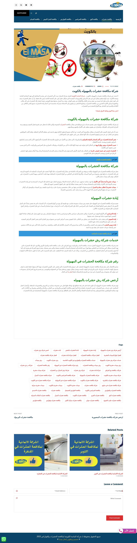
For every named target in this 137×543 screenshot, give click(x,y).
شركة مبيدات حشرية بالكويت (112, 375)
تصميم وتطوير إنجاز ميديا (68, 539)
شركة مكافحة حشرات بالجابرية (112, 380)
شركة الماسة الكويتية (78, 96)
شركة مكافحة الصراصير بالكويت (65, 375)
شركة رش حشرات (79, 370)
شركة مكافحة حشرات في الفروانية (65, 380)
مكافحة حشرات (77, 86)
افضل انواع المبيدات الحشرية (112, 355)
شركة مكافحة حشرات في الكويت (41, 380)
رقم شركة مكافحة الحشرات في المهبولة (66, 365)
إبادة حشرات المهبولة (89, 350)
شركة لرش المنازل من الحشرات (59, 370)
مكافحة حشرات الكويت (79, 395)
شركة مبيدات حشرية (39, 370)
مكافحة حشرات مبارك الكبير (73, 400)
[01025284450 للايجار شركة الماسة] (116, 4)
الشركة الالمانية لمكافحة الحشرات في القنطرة (52, 474)
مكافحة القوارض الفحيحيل (72, 390)
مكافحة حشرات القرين (97, 395)
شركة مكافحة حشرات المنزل (43, 375)
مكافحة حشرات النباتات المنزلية (40, 395)
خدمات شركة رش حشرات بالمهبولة (110, 360)
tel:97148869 (21, 13)
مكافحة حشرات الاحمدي (39, 390)
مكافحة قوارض (37, 400)
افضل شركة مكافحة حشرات (48, 355)
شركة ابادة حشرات (95, 370)
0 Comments (89, 86)
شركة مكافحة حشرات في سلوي (111, 385)
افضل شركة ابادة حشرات (68, 355)
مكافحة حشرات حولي (92, 400)
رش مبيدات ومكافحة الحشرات (92, 365)
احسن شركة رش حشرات (41, 350)
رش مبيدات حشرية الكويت (113, 365)
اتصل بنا (70, 272)
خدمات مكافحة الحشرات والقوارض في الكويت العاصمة (79, 360)
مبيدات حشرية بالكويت (55, 385)
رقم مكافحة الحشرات (43, 365)
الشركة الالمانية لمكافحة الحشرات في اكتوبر (108, 474)
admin (99, 86)
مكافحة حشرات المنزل (61, 395)
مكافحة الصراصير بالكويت (92, 390)
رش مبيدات (38, 360)
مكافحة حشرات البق (115, 395)
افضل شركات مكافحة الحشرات (90, 355)
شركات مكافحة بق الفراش (113, 370)
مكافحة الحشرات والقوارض (113, 390)
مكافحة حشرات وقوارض (53, 400)
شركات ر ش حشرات (26, 365)
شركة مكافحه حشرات (90, 385)
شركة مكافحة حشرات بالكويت (89, 380)
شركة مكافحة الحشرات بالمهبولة (89, 375)
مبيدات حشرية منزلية (38, 385)
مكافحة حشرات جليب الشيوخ (112, 400)
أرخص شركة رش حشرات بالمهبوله (111, 350)
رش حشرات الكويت (52, 360)
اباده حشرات (57, 350)
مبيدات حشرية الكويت (73, 385)
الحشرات (63, 124)
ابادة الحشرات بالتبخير (72, 350)
